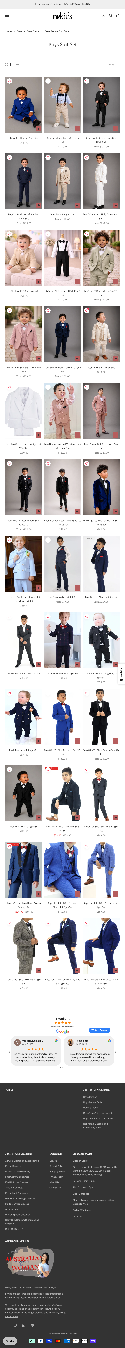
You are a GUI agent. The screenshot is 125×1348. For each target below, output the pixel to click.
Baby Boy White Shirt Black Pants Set (62, 292)
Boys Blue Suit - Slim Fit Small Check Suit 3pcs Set (62, 905)
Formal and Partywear (16, 1193)
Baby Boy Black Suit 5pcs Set (23, 826)
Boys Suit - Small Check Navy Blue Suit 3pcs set (62, 981)
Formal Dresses (13, 1166)
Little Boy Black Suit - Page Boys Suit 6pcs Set (101, 675)
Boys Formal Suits (92, 1102)
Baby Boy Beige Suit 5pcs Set (24, 290)
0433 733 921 (80, 1216)
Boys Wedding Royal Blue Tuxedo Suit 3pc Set (24, 905)
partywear (38, 1309)
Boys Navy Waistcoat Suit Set (63, 597)
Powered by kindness (69, 1333)
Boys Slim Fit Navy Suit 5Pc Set (101, 597)
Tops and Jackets (14, 1187)
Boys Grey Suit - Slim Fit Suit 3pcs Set (101, 828)
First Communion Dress (17, 1177)
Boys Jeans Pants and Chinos (98, 1118)
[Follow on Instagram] (15, 1325)
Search (53, 1161)
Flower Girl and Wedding (17, 1171)
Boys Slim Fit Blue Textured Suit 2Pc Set (62, 752)
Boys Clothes (90, 1097)
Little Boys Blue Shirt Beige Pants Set (62, 140)
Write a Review (99, 1030)
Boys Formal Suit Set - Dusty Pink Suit (24, 369)
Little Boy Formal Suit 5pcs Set (62, 673)
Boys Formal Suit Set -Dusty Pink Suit (101, 446)
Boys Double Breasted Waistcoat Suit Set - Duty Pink (62, 446)
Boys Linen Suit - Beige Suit (101, 367)
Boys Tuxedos (90, 1108)
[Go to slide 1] (60, 1067)
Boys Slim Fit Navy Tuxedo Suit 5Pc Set (62, 369)
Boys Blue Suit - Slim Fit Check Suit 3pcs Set (101, 905)
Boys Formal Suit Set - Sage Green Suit (101, 292)
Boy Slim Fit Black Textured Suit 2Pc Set (62, 828)
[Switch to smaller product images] (11, 64)
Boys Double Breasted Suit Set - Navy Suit (24, 216)
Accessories (11, 1209)
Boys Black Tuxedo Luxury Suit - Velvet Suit (23, 522)
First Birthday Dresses (16, 1182)
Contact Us (55, 1187)
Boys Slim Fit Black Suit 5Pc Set (24, 673)
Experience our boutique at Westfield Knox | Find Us (62, 4)
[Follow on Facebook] (6, 1325)
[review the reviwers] (56, 1040)
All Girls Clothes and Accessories (22, 1161)
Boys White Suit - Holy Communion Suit (101, 216)
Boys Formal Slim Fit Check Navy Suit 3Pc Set (101, 981)
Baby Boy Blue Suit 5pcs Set (24, 138)
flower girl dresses (34, 1312)
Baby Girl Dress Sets (15, 1229)
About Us (54, 1182)
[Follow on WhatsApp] (23, 1325)
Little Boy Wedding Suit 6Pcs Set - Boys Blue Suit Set (24, 599)
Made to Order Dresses (17, 1204)
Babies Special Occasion (17, 1214)
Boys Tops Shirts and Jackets (98, 1113)
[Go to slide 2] (62, 1067)
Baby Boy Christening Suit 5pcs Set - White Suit (24, 446)
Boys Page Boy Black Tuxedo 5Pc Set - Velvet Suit (62, 522)
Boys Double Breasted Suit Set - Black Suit (101, 140)
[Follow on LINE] (32, 1325)
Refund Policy (56, 1166)
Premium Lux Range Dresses (20, 1198)
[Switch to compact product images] (17, 64)
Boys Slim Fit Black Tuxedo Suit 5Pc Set (101, 752)
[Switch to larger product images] (6, 64)
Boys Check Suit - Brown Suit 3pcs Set (23, 981)
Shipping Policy (57, 1171)
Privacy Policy (56, 1177)
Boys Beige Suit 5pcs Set (62, 214)
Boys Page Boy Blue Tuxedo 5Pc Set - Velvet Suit (101, 522)
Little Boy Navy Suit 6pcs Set (24, 750)
